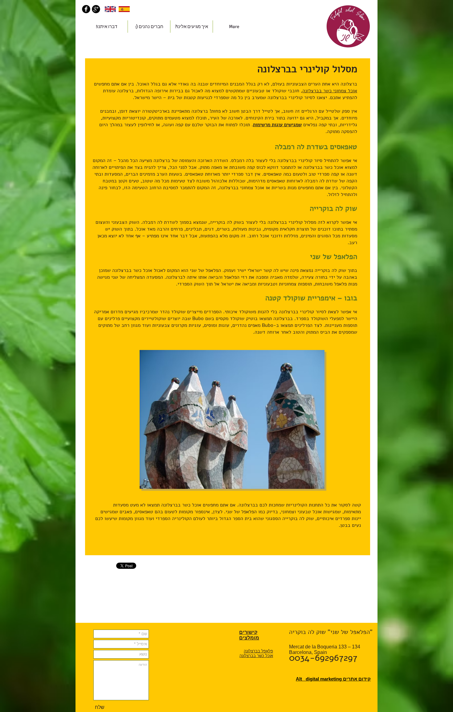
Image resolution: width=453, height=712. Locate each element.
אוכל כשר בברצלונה (256, 655)
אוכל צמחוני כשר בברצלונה (329, 90)
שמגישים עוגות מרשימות (277, 124)
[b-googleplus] (96, 9)
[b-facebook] (86, 9)
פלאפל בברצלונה (258, 651)
